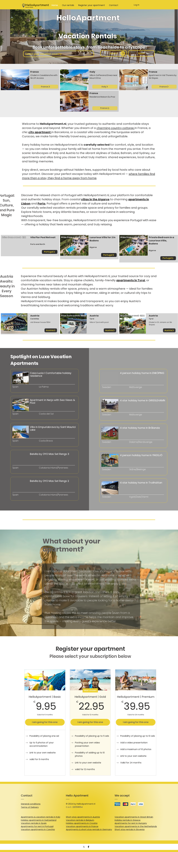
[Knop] (26, 438)
